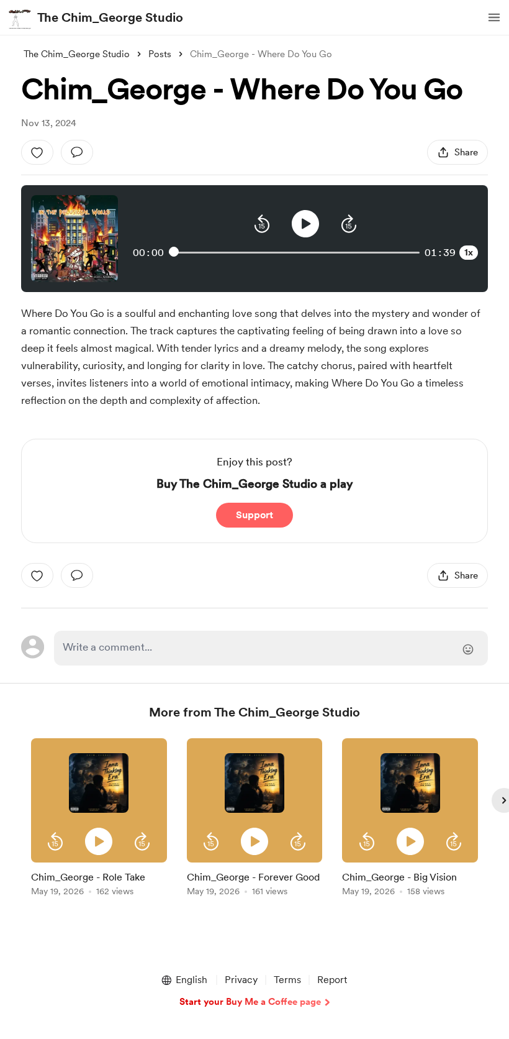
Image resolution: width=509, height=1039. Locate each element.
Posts (159, 54)
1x (468, 252)
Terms (287, 980)
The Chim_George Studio (110, 17)
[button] (494, 17)
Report (332, 980)
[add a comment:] (77, 152)
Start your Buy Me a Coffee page (250, 1001)
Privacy (241, 980)
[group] (99, 819)
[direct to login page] (270, 648)
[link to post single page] (99, 881)
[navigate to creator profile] (19, 17)
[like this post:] (37, 152)
